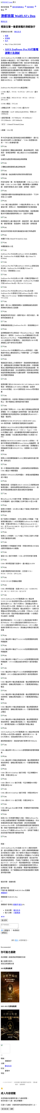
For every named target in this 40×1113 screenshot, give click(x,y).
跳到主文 (4, 21)
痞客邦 (15, 904)
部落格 (7, 38)
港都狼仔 (4, 893)
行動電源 (17, 913)
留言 (20, 904)
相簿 (6, 36)
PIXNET (9, 1082)
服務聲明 (22, 1084)
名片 (6, 41)
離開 (11, 1109)
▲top (3, 916)
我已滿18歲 (5, 1109)
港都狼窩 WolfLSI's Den (18, 16)
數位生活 (17, 32)
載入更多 (4, 920)
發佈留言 (4, 933)
